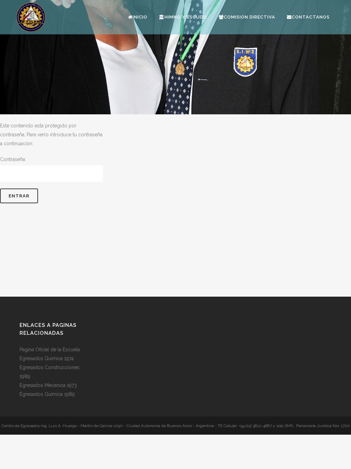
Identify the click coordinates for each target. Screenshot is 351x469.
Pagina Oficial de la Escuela (50, 349)
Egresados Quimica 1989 (47, 394)
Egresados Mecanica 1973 (48, 385)
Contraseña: (13, 159)
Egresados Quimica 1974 (47, 358)
